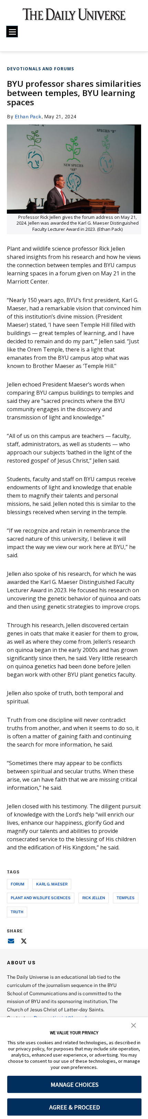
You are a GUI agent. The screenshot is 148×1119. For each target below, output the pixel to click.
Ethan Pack (28, 116)
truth (17, 911)
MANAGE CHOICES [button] (74, 1084)
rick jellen (93, 897)
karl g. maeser (51, 884)
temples (126, 897)
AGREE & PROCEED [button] (74, 1107)
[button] (133, 1024)
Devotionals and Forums (40, 69)
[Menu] (12, 31)
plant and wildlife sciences (41, 897)
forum (17, 884)
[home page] (74, 17)
